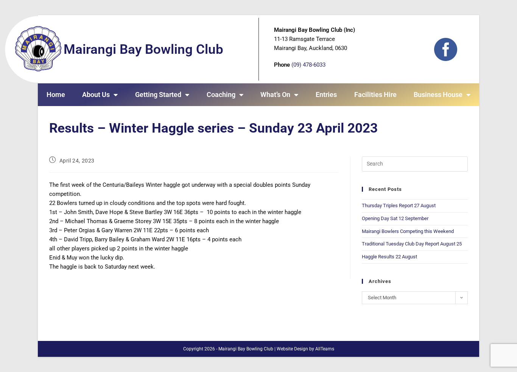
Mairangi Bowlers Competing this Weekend (408, 231)
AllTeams (324, 349)
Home (56, 94)
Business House (438, 94)
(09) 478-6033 (308, 64)
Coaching (221, 94)
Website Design (292, 349)
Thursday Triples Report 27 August (399, 205)
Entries (326, 94)
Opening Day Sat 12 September (395, 218)
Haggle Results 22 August (389, 256)
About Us (96, 94)
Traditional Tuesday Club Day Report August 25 (412, 244)
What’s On (275, 94)
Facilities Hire (375, 94)
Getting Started (158, 94)
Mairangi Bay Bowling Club (143, 49)
